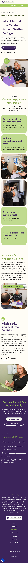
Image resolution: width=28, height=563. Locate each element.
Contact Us (14, 539)
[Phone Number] (9, 6)
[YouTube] (22, 6)
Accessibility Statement (14, 559)
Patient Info (14, 529)
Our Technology (14, 533)
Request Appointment (9, 47)
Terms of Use (14, 556)
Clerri (22, 271)
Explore (5, 358)
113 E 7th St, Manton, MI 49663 (17, 453)
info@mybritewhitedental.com (16, 446)
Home (3, 12)
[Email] (12, 6)
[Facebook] (15, 6)
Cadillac (9, 497)
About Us (14, 526)
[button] (25, 2)
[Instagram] (17, 6)
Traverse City (16, 497)
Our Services (14, 536)
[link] (6, 6)
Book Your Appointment (14, 419)
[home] (7, 2)
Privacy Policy (14, 553)
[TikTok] (20, 6)
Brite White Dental (8, 37)
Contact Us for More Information (13, 286)
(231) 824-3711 (12, 449)
